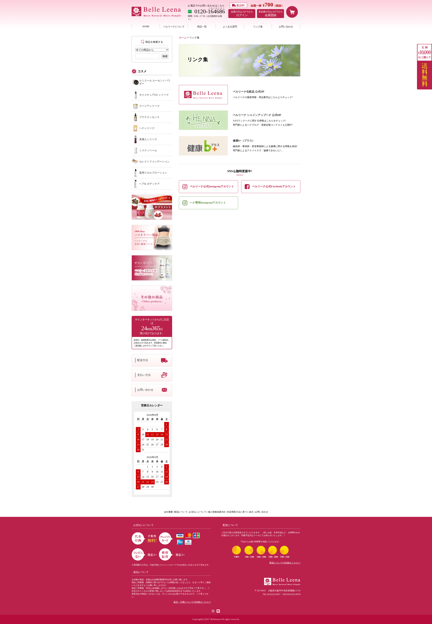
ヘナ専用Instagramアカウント (208, 202)
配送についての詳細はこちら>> (284, 563)
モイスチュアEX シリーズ (154, 94)
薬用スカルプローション (153, 172)
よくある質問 (230, 26)
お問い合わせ (286, 26)
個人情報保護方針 (217, 512)
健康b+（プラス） (244, 140)
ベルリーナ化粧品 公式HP (248, 91)
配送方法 (142, 360)
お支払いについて (198, 512)
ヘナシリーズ (146, 128)
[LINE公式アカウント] (218, 610)
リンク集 (258, 26)
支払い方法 (144, 374)
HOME (145, 26)
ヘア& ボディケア (149, 183)
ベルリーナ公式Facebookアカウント (274, 186)
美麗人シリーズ (148, 139)
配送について (180, 512)
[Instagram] (213, 610)
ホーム (182, 37)
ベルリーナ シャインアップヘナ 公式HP (257, 115)
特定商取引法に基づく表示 (240, 512)
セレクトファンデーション (154, 161)
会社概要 (168, 512)
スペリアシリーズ (149, 106)
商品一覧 (202, 26)
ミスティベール (148, 150)
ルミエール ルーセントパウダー (154, 82)
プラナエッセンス (149, 117)
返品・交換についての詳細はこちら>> (192, 602)
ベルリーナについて (173, 26)
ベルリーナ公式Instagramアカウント (212, 186)
